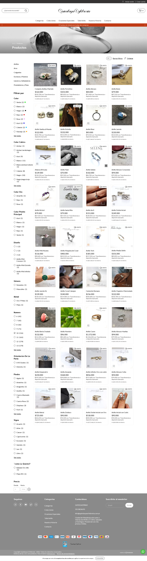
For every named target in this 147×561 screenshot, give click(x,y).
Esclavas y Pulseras (21, 77)
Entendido (99, 558)
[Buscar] (26, 10)
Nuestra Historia (95, 21)
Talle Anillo (81, 21)
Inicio (13, 43)
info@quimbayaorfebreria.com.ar (87, 513)
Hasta (23, 485)
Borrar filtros (118, 58)
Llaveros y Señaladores (22, 81)
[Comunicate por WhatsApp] (143, 551)
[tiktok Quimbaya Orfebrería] (30, 504)
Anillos (16, 64)
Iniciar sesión (129, 2)
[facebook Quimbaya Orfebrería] (20, 504)
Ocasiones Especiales (66, 21)
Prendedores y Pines (21, 85)
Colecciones (51, 21)
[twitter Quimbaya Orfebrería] (36, 504)
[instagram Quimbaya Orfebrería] (15, 504)
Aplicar (29, 489)
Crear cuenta (141, 2)
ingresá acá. (51, 554)
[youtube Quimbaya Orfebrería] (25, 504)
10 (108, 58)
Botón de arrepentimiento (66, 554)
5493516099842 (81, 505)
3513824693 (80, 509)
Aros (15, 68)
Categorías (39, 21)
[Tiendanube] (126, 553)
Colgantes (17, 72)
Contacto (107, 21)
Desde (16, 485)
